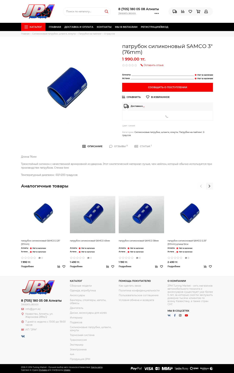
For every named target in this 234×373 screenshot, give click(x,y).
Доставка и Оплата (78, 26)
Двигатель (76, 308)
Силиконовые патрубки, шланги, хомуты (156, 132)
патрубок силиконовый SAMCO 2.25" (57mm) (40, 242)
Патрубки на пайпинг (190, 132)
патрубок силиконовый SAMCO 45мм (90, 240)
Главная (55, 26)
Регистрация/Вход (154, 26)
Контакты (104, 26)
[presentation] (201, 186)
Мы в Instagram (126, 26)
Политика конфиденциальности (139, 290)
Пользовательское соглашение (139, 295)
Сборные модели (81, 285)
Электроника (78, 349)
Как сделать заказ (130, 285)
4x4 (72, 354)
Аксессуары (77, 295)
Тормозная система (82, 335)
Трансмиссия (78, 339)
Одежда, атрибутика (83, 290)
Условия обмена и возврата (136, 300)
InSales (67, 370)
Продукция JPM (80, 359)
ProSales (43, 370)
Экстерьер (76, 344)
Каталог (36, 26)
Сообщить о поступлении (167, 87)
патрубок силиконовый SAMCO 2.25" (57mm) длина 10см (187, 242)
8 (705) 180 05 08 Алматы (138, 9)
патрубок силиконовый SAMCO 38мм (139, 240)
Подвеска (76, 322)
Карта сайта (96, 367)
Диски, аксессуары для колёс (88, 312)
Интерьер (76, 317)
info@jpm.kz (32, 309)
